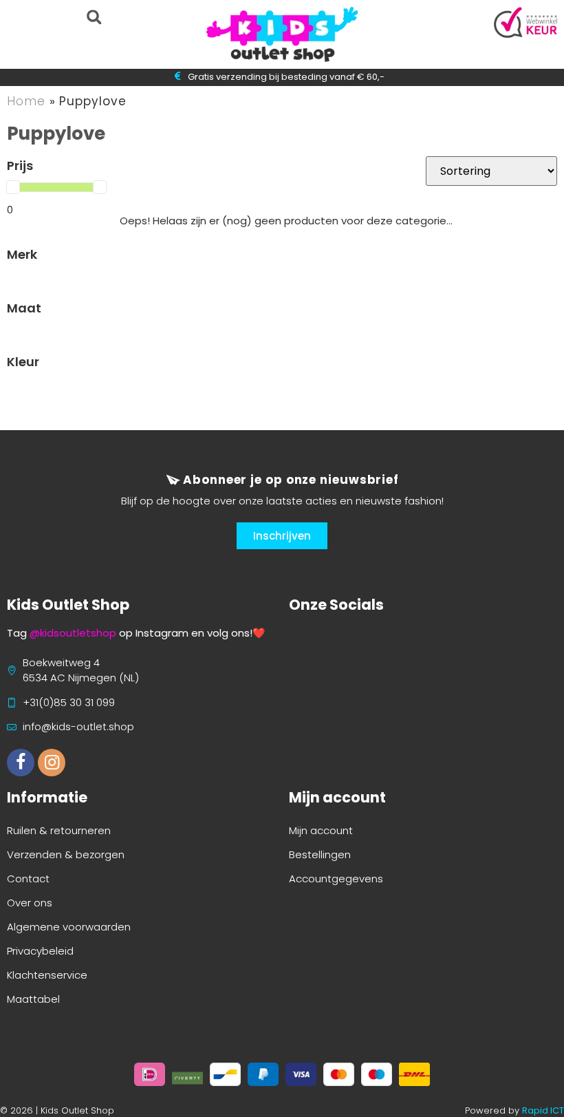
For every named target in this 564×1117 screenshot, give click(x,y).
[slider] (13, 187)
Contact (28, 878)
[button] (94, 17)
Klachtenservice (47, 975)
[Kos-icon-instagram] (51, 762)
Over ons (29, 902)
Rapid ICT (543, 1110)
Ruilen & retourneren (59, 830)
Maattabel (33, 999)
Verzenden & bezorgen (65, 854)
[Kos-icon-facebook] (20, 762)
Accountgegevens (336, 878)
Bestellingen (320, 854)
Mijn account (321, 830)
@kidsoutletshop (73, 633)
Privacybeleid (40, 951)
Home (26, 101)
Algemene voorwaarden (69, 926)
